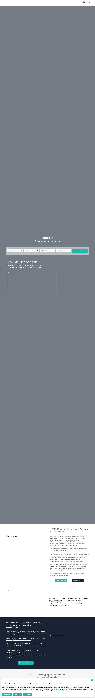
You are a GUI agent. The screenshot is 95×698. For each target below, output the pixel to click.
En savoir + (57, 245)
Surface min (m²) (61, 250)
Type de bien (11, 249)
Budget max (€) (45, 250)
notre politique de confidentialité (60, 690)
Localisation (28, 250)
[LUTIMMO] (88, 3)
